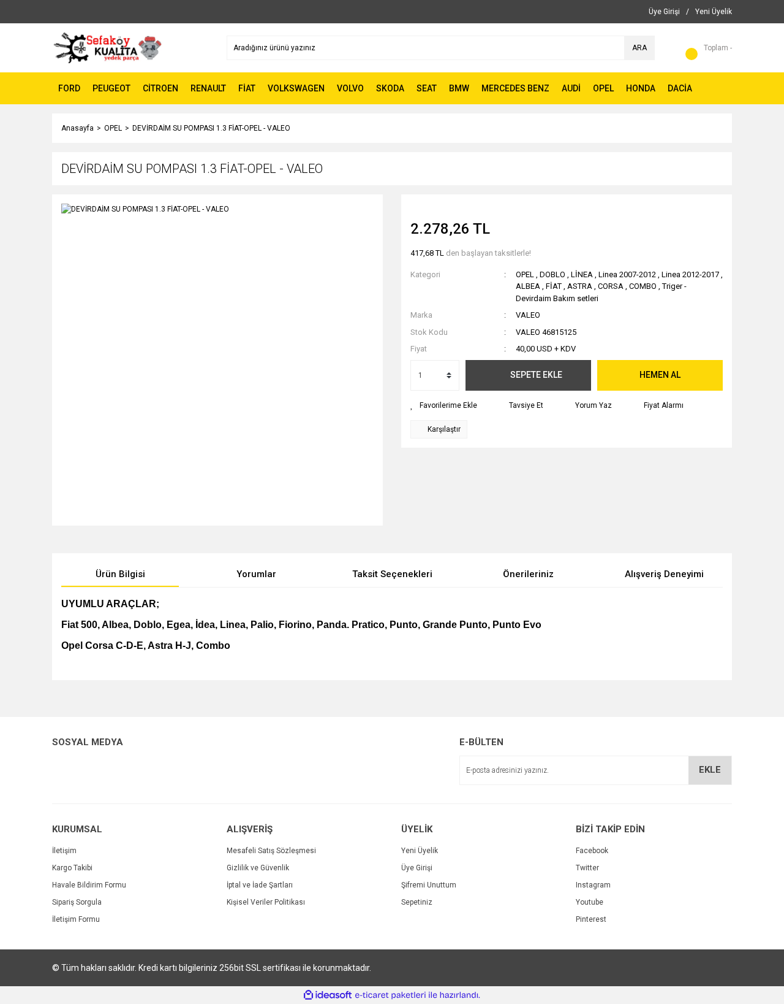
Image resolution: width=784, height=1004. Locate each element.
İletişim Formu (76, 919)
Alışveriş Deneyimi (664, 574)
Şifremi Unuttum (428, 885)
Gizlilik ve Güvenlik (258, 868)
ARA (639, 48)
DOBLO (553, 274)
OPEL (525, 274)
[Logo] (107, 47)
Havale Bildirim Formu (89, 885)
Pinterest (591, 919)
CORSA (611, 286)
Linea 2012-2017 (690, 274)
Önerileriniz (528, 574)
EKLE (710, 769)
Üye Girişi (416, 868)
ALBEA (528, 286)
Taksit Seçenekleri (392, 574)
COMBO (643, 286)
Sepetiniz (416, 902)
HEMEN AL (659, 375)
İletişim (64, 850)
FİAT (554, 286)
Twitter (587, 868)
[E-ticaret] (390, 995)
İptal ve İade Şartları (260, 885)
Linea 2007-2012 (627, 274)
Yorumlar (256, 574)
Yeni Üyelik (419, 850)
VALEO (528, 315)
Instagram (593, 885)
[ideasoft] (327, 995)
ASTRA (579, 286)
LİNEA (582, 274)
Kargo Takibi (72, 868)
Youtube (589, 902)
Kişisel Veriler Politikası (266, 902)
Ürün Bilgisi (120, 574)
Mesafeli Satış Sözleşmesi (271, 850)
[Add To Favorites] (443, 405)
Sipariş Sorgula (77, 902)
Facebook (592, 850)
